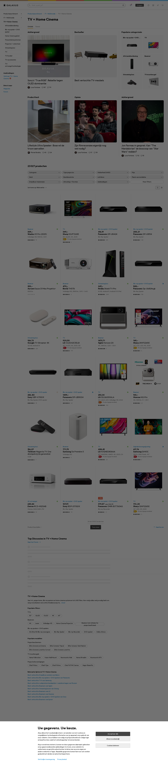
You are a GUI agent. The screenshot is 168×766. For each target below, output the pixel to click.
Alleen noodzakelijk (113, 739)
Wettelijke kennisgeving (46, 759)
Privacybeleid (62, 759)
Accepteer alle (113, 734)
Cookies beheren (113, 746)
